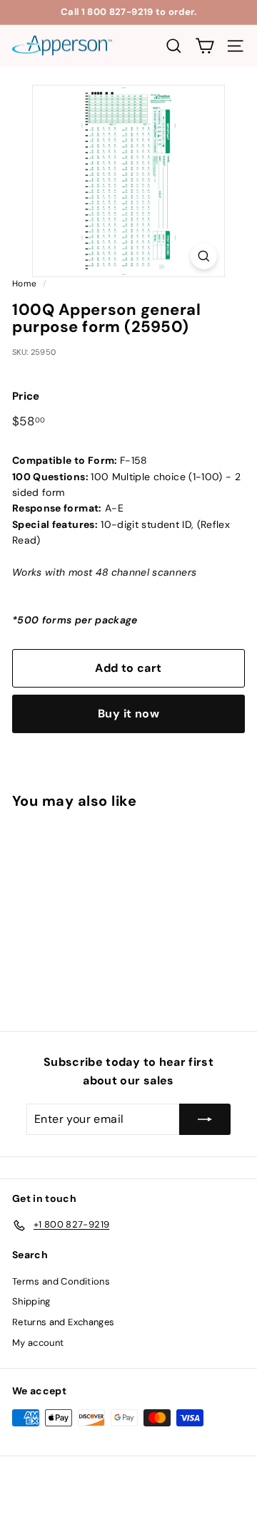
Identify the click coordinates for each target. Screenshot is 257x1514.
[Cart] (204, 46)
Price (26, 396)
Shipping (31, 1301)
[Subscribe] (205, 1119)
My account (38, 1343)
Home (24, 283)
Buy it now (128, 713)
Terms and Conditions (61, 1281)
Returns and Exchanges (63, 1322)
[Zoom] (204, 256)
